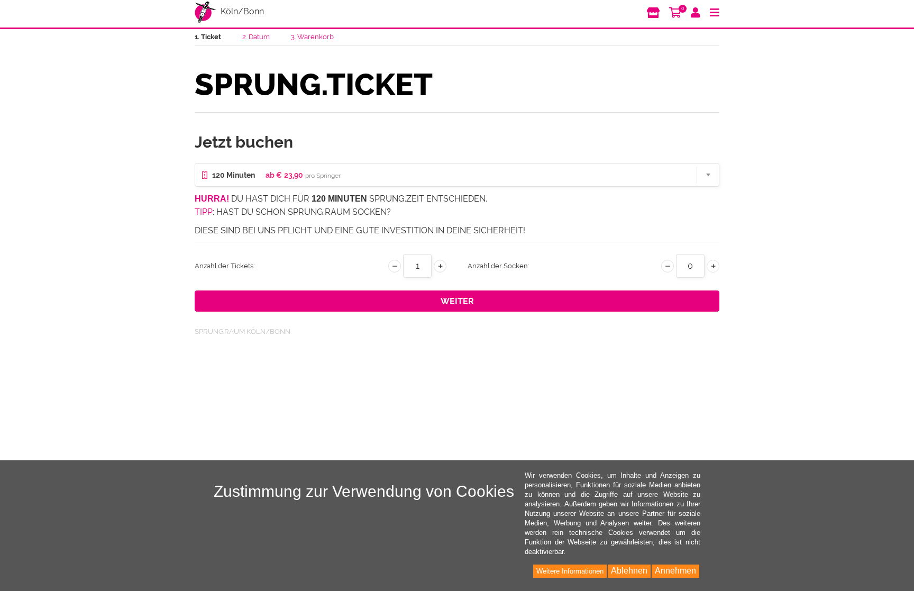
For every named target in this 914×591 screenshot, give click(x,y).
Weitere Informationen (570, 571)
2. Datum (256, 37)
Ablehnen (629, 570)
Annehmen (675, 570)
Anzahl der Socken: (498, 266)
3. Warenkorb (312, 37)
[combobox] (457, 175)
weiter (457, 301)
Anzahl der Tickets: (225, 266)
